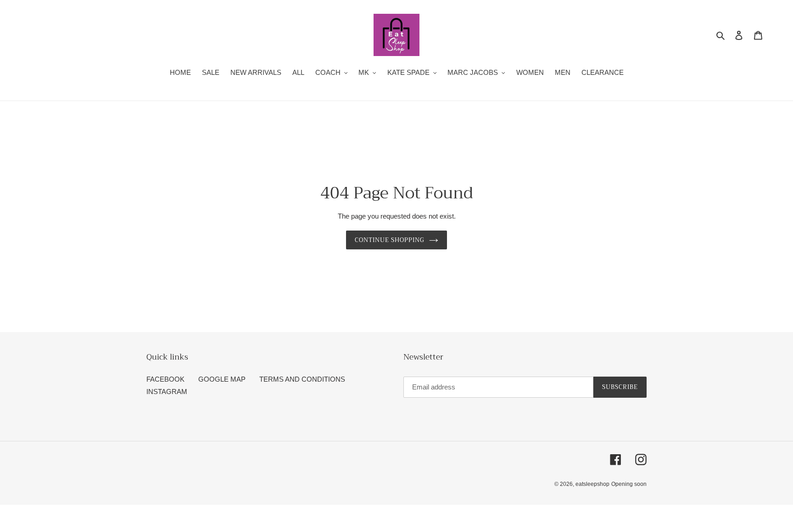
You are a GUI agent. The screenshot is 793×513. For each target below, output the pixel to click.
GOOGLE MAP (222, 379)
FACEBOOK (165, 379)
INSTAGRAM (166, 391)
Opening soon (629, 484)
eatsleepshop (592, 484)
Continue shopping (390, 240)
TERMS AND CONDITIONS (302, 379)
